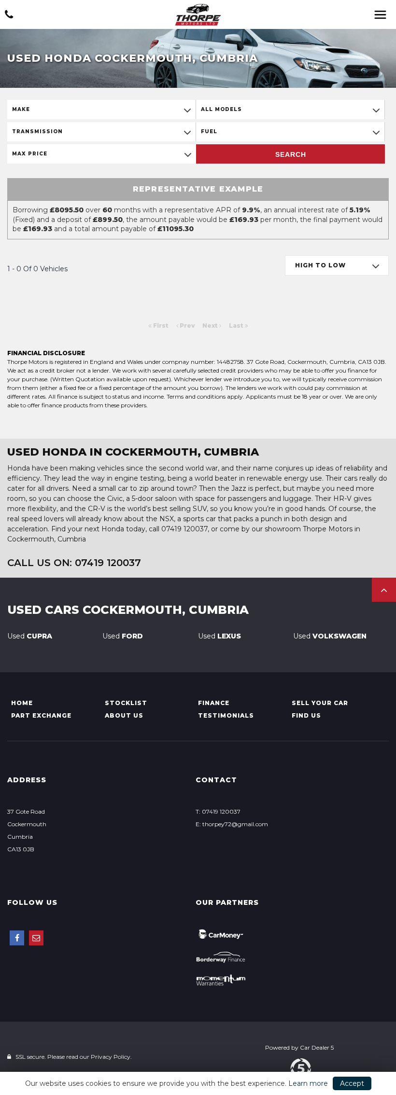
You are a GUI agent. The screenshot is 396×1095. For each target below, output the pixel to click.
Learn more (308, 1083)
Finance (213, 703)
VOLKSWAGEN (330, 636)
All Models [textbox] (221, 109)
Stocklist (126, 703)
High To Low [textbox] (320, 265)
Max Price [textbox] (29, 154)
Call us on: (74, 562)
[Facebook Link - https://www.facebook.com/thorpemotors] (17, 937)
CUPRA (29, 636)
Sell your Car (320, 703)
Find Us (306, 715)
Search (290, 154)
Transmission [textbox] (37, 131)
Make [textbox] (21, 109)
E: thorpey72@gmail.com (232, 824)
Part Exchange (41, 715)
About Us (124, 715)
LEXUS (219, 636)
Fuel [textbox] (209, 131)
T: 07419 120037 (218, 811)
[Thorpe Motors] (198, 15)
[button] (384, 590)
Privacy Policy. (111, 1056)
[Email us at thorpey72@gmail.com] (36, 937)
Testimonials (226, 715)
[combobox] (101, 109)
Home (22, 703)
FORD (122, 636)
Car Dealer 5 (317, 1047)
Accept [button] (352, 1083)
